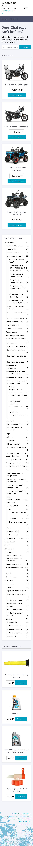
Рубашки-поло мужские (16, 594)
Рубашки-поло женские (16, 591)
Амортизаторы (11, 249)
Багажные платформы (14, 322)
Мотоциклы (9, 549)
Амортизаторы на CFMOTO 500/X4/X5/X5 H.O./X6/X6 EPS (18, 268)
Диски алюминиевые (17, 512)
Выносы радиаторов (14, 329)
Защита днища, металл (16, 350)
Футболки (10, 587)
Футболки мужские (14, 609)
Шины (9, 528)
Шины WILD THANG (16, 538)
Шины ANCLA (14, 531)
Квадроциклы (10, 542)
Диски (10, 509)
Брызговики (12, 343)
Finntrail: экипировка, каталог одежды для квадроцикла (14, 558)
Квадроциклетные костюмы (17, 567)
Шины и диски (12, 506)
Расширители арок (13, 459)
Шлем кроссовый (15, 626)
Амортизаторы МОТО (15, 318)
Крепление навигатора (16, 377)
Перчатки (9, 580)
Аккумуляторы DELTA (14, 246)
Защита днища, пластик (16, 356)
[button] (27, 8)
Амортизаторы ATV (14, 252)
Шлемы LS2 (11, 636)
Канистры (10, 421)
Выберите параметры (17, 95)
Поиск (25, 47)
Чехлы (8, 470)
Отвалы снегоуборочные (18, 395)
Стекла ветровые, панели (15, 466)
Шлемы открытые (15, 633)
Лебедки (9, 437)
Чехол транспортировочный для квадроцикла (17, 499)
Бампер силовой (12, 325)
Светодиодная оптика (14, 463)
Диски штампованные (17, 522)
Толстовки (10, 584)
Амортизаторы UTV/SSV (16, 312)
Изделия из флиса (13, 564)
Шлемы (9, 619)
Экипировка (9, 552)
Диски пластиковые (16, 518)
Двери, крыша (11, 332)
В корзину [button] (21, 683)
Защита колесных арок (16, 362)
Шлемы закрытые (15, 629)
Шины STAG (13, 535)
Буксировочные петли (16, 346)
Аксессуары (9, 242)
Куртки (8, 573)
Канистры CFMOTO (14, 424)
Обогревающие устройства (16, 447)
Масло (7, 545)
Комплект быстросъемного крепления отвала (16, 389)
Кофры (8, 434)
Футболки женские (14, 600)
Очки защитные (12, 577)
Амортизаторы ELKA (15, 256)
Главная (4, 19)
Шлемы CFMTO (13, 622)
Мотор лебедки (13, 444)
